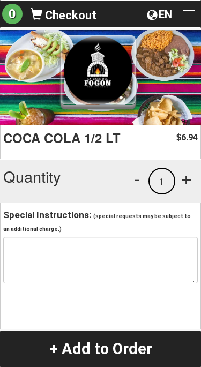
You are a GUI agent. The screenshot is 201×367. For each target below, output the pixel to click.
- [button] (137, 179)
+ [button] (186, 179)
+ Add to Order (100, 349)
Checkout (69, 15)
